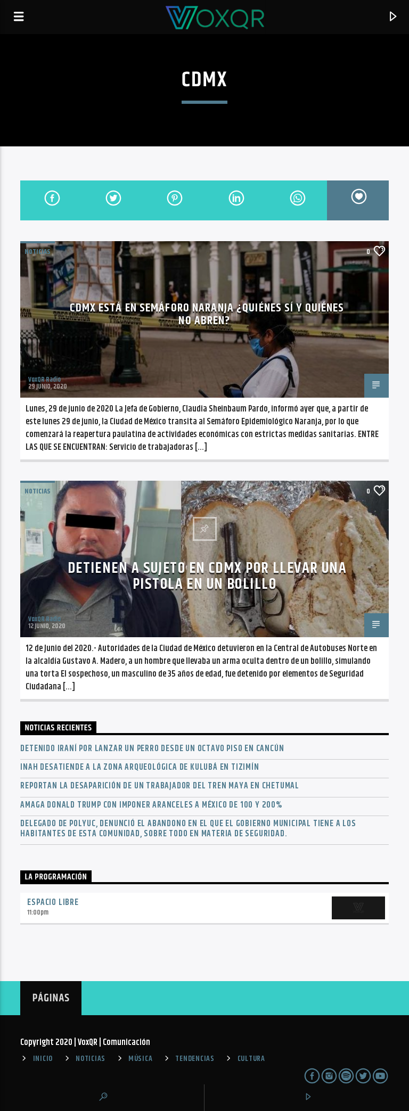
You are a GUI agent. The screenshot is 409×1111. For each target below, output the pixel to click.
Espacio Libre (52, 902)
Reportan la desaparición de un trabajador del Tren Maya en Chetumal (159, 786)
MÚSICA (140, 1059)
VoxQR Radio (44, 379)
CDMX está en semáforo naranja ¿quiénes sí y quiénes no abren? (207, 314)
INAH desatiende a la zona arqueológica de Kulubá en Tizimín (139, 767)
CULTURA (251, 1059)
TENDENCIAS (194, 1059)
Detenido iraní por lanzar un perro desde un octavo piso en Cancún (152, 749)
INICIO (43, 1059)
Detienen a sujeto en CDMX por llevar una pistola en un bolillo (207, 576)
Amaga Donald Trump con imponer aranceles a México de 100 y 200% (151, 805)
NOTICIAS (37, 251)
